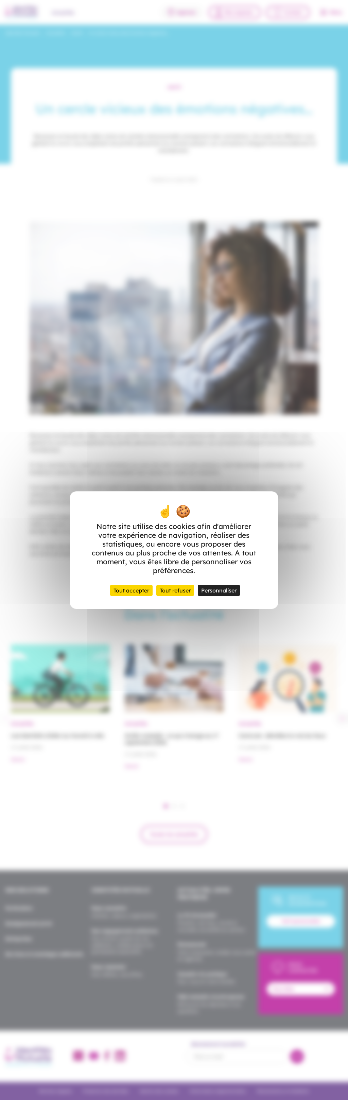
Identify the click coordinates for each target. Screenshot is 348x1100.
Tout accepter (131, 590)
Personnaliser (219, 590)
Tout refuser (175, 590)
